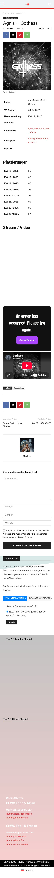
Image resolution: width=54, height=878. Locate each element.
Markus (10, 28)
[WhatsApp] (27, 35)
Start (5, 13)
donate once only (40, 598)
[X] (13, 35)
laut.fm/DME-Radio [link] (16, 836)
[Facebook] (6, 35)
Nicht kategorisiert (17, 13)
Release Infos (19, 388)
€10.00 (29, 611)
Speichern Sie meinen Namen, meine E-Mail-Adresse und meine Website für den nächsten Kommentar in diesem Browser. (26, 533)
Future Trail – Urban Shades (12, 425)
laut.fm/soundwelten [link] (17, 817)
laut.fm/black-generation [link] (19, 813)
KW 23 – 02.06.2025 (41, 423)
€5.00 (14, 611)
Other (20, 615)
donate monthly (15, 598)
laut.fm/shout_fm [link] (15, 840)
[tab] (15, 598)
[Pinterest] (20, 35)
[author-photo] (27, 452)
